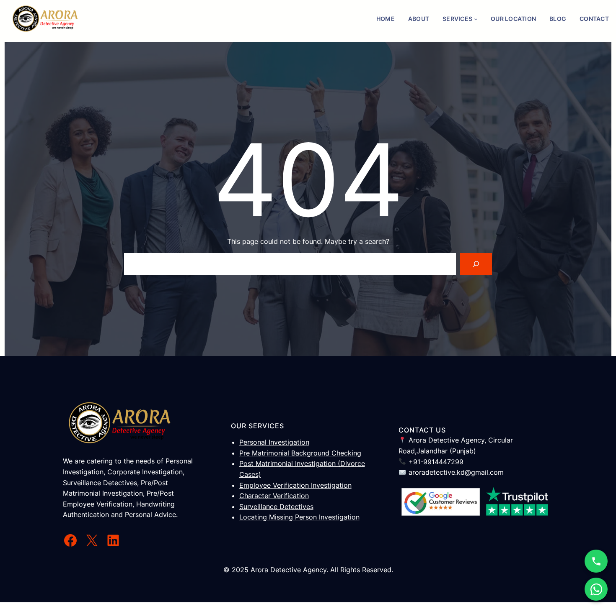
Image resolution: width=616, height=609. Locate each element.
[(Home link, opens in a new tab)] (45, 19)
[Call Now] (596, 561)
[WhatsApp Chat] (596, 589)
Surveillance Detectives (276, 506)
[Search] (476, 264)
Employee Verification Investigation (295, 485)
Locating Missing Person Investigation (299, 517)
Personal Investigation (274, 442)
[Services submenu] (475, 18)
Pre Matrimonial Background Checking (300, 453)
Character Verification (274, 495)
